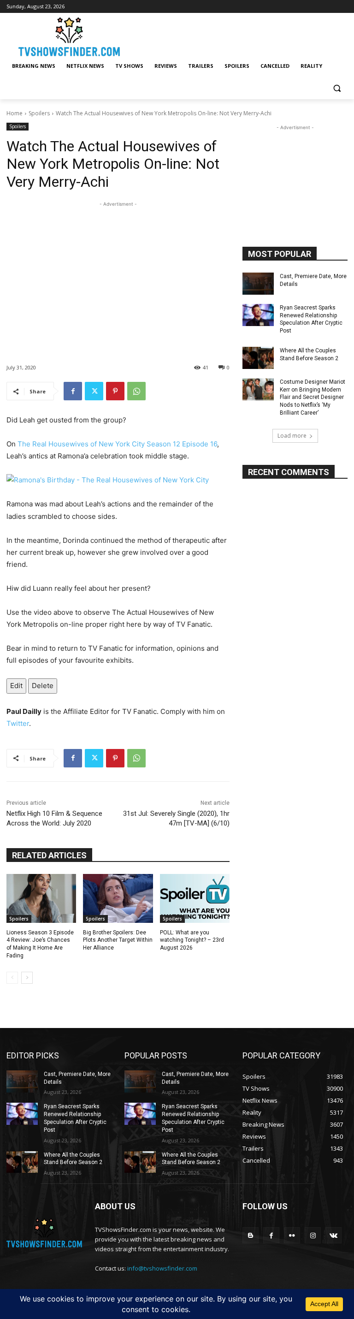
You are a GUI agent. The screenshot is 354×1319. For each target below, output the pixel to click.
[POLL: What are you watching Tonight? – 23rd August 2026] (195, 898)
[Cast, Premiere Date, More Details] (258, 284)
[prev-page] (12, 978)
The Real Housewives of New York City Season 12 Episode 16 (117, 444)
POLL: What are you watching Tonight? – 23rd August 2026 (192, 940)
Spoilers (39, 113)
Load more (292, 436)
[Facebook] (73, 391)
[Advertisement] (118, 273)
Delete (42, 685)
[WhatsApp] (136, 391)
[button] (337, 88)
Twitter (17, 723)
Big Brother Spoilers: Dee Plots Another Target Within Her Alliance (118, 940)
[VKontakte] (333, 1235)
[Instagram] (313, 1235)
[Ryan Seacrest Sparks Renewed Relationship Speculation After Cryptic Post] (258, 315)
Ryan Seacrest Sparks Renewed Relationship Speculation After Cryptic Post (311, 319)
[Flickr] (292, 1235)
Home (14, 113)
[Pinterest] (115, 391)
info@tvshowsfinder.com (162, 1268)
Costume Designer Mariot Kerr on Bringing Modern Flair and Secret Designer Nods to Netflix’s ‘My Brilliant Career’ (312, 397)
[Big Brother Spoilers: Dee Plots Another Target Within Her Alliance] (118, 898)
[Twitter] (94, 391)
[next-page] (27, 978)
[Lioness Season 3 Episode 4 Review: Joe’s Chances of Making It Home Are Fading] (41, 898)
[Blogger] (250, 1235)
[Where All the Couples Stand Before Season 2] (258, 358)
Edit (16, 685)
